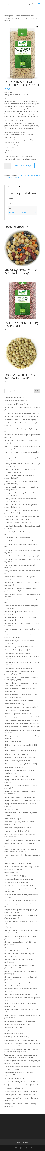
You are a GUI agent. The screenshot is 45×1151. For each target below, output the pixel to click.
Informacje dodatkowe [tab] (15, 187)
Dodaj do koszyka (23, 165)
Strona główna (9, 16)
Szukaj (37, 391)
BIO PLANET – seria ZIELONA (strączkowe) (22, 213)
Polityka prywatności (21, 1142)
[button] (37, 27)
